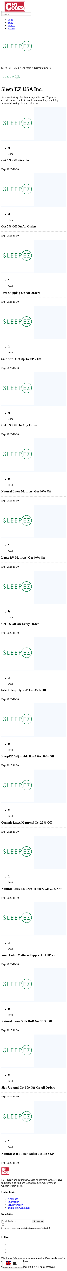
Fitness (11, 25)
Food (10, 19)
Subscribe (38, 1221)
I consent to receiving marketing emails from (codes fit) (25, 1228)
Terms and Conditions (19, 1207)
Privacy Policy (15, 1204)
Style (10, 22)
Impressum (13, 1201)
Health (11, 28)
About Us (13, 1198)
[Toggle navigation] (2, 11)
